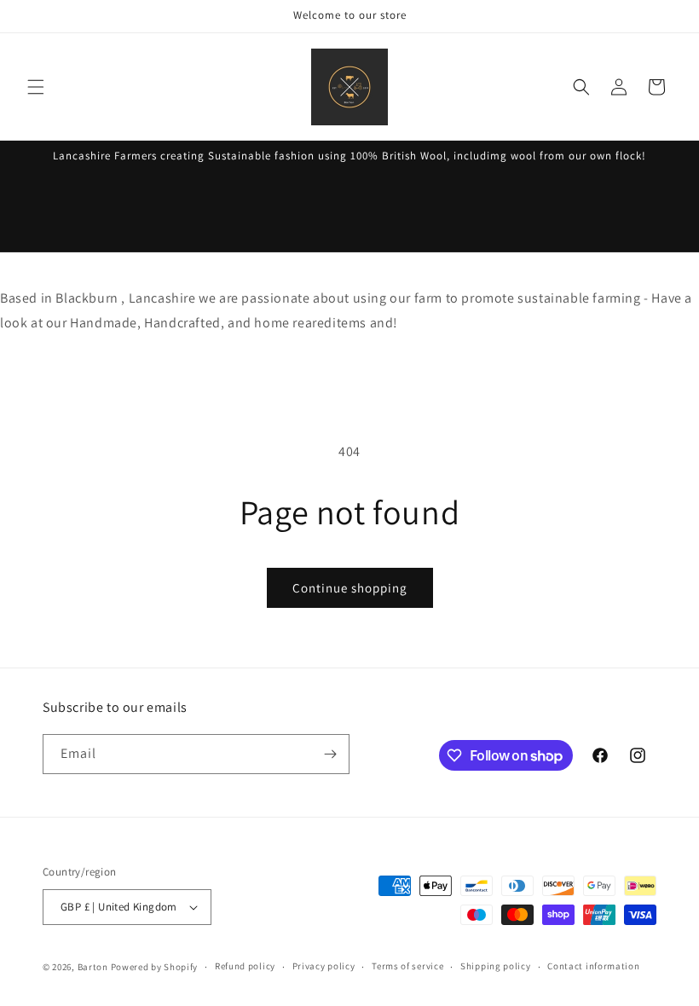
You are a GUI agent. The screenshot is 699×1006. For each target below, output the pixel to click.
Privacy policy (323, 966)
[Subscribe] (330, 754)
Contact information (593, 966)
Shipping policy (495, 966)
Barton (93, 967)
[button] (36, 87)
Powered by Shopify (155, 967)
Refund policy (245, 966)
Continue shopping (349, 588)
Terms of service (407, 966)
